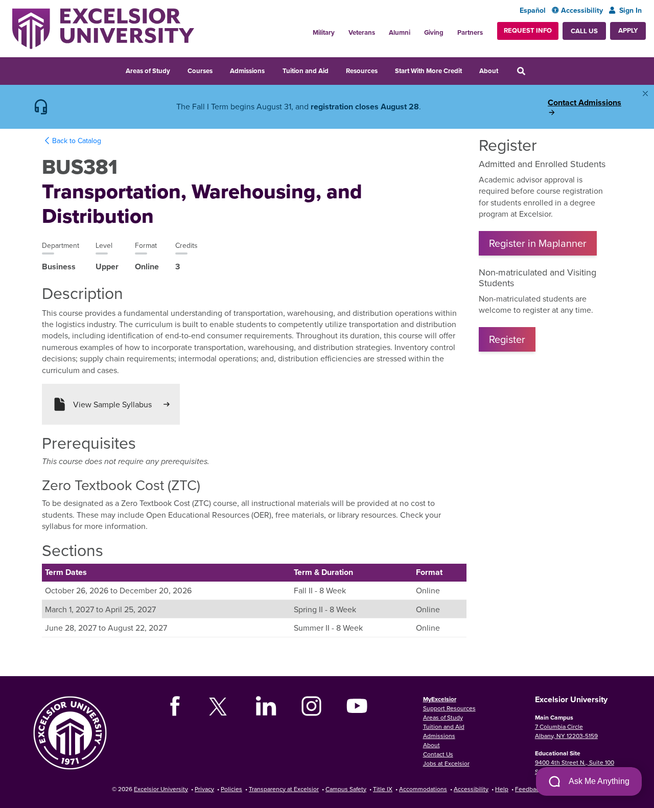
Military (324, 32)
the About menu (505, 68)
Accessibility (582, 10)
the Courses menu (220, 68)
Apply (628, 30)
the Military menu (341, 28)
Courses (200, 71)
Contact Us (438, 754)
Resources (362, 71)
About (488, 71)
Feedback (528, 788)
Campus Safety (345, 788)
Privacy (204, 788)
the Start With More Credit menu (469, 68)
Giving (433, 32)
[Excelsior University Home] (103, 28)
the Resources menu (385, 68)
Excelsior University (161, 788)
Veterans (361, 32)
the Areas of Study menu (177, 68)
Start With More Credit (428, 71)
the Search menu (536, 68)
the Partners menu (488, 28)
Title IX (382, 788)
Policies (231, 788)
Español (533, 10)
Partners (470, 32)
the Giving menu (450, 28)
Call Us (584, 31)
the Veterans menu (381, 28)
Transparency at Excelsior (284, 788)
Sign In (630, 10)
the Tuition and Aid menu (336, 68)
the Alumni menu (417, 28)
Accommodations (423, 788)
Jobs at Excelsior (446, 763)
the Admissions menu (272, 68)
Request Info (528, 30)
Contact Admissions (584, 102)
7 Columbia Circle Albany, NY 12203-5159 (566, 731)
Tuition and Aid (306, 71)
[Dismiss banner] (645, 93)
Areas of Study (148, 71)
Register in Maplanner (538, 243)
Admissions (247, 71)
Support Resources (449, 708)
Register (507, 339)
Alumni (399, 32)
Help (501, 788)
